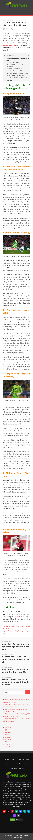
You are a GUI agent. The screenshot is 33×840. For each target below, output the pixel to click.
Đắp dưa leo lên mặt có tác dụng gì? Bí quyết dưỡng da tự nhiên (15, 682)
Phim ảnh (8, 737)
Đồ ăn (7, 730)
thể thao (17, 617)
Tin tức (7, 747)
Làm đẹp (8, 732)
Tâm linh (8, 742)
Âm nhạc (8, 728)
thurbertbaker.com (9, 45)
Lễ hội (7, 735)
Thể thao (17, 20)
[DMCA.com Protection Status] (16, 819)
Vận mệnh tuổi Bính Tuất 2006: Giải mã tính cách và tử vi (16, 659)
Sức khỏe (8, 739)
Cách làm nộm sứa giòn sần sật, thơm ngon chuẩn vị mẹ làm (15, 647)
